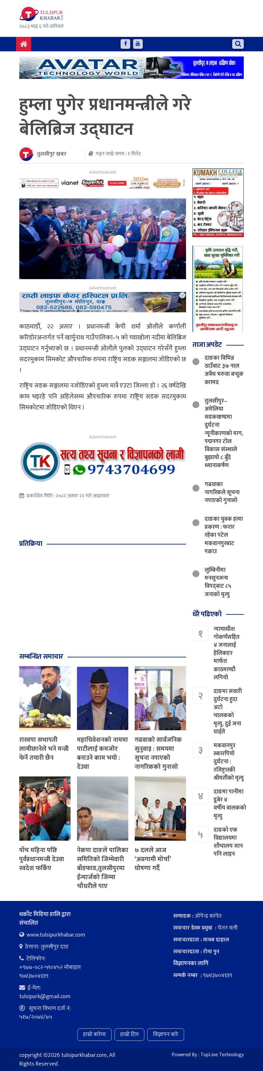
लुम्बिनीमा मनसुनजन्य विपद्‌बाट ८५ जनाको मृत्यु (218, 582)
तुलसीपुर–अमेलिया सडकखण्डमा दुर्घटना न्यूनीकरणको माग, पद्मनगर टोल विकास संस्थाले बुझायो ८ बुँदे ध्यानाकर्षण (224, 433)
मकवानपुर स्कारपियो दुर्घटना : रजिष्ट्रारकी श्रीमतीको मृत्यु (229, 762)
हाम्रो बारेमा (94, 1034)
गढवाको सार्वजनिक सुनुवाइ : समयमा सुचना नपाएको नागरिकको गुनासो (158, 753)
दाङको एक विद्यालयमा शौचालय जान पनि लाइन (228, 842)
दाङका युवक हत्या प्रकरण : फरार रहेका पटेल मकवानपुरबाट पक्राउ (224, 535)
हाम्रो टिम (129, 1034)
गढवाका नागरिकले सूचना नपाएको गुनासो (222, 492)
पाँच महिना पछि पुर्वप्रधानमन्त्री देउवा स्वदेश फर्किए (41, 859)
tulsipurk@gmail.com (45, 996)
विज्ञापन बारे (165, 1034)
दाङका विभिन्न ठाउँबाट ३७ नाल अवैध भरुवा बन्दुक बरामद (224, 370)
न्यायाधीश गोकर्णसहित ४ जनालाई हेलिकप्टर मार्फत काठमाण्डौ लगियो (227, 653)
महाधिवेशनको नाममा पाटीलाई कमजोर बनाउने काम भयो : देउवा (102, 753)
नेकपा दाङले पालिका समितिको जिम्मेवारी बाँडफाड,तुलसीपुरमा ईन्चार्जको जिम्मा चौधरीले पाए (102, 868)
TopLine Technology (222, 1054)
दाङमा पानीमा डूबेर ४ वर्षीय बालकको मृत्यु (230, 804)
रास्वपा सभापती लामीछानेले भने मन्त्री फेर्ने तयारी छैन (44, 748)
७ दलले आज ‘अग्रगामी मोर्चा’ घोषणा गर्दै (153, 859)
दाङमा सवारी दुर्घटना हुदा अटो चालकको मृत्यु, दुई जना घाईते (228, 712)
